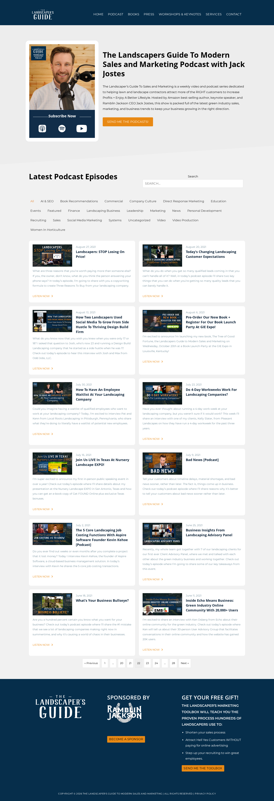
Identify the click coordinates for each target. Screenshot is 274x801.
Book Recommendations (79, 201)
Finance (74, 211)
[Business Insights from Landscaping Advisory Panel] (162, 525)
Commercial (114, 201)
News (176, 211)
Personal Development (204, 211)
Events (35, 211)
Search (193, 176)
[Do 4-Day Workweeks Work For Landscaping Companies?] (162, 384)
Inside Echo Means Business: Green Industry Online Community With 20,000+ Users (212, 605)
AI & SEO (47, 201)
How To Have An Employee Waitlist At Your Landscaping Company (100, 394)
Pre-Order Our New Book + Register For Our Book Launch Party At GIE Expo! (211, 322)
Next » (185, 663)
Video (161, 220)
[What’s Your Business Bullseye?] (52, 595)
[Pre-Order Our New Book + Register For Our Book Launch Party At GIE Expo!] (162, 312)
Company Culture (143, 201)
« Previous (91, 663)
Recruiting (38, 220)
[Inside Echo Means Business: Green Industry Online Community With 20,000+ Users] (162, 595)
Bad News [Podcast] (202, 460)
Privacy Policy (205, 793)
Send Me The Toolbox (203, 768)
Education (218, 201)
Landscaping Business (103, 211)
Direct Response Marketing (183, 201)
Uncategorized (139, 220)
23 (147, 663)
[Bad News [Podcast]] (162, 455)
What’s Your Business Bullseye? (102, 600)
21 (130, 663)
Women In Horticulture (47, 230)
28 (173, 663)
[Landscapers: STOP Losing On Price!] (52, 247)
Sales (57, 220)
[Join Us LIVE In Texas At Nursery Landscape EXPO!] (52, 455)
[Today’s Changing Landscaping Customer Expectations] (162, 247)
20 (121, 663)
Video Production (185, 220)
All (32, 201)
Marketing (158, 211)
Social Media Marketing (84, 220)
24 (156, 663)
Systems (115, 220)
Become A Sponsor (126, 739)
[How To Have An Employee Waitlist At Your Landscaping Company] (52, 384)
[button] (128, 121)
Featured (54, 211)
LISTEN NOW (42, 296)
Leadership (135, 211)
